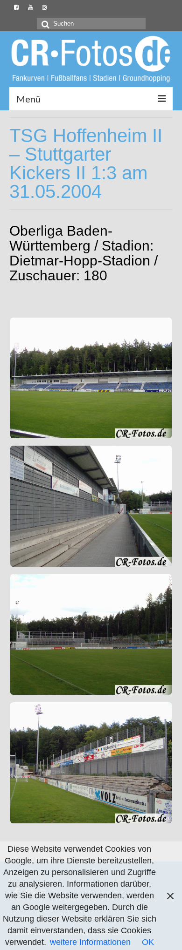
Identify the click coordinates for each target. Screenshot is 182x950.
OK (148, 942)
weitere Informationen (90, 942)
